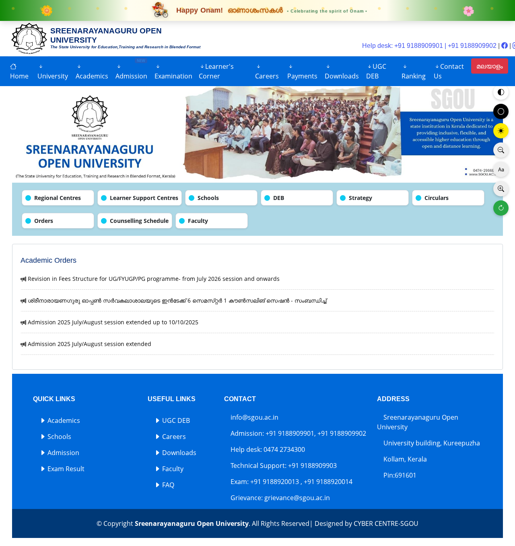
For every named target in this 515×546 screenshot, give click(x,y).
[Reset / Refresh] (501, 208)
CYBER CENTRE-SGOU (386, 523)
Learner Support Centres (144, 198)
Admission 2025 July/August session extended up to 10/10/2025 (113, 322)
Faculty (198, 221)
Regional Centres (57, 198)
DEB (278, 198)
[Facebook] (505, 45)
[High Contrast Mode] (501, 130)
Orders (43, 221)
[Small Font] (501, 150)
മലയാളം (489, 66)
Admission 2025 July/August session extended (89, 344)
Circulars (436, 198)
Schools (208, 198)
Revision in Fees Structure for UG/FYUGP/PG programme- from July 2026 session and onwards (154, 278)
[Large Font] (501, 188)
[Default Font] (501, 169)
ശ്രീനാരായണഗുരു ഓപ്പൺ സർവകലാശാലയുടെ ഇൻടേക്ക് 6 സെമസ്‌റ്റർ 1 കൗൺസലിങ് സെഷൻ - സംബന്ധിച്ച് (177, 300)
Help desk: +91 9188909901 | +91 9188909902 (429, 45)
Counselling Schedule (139, 221)
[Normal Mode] (501, 92)
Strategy (360, 198)
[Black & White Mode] (501, 111)
